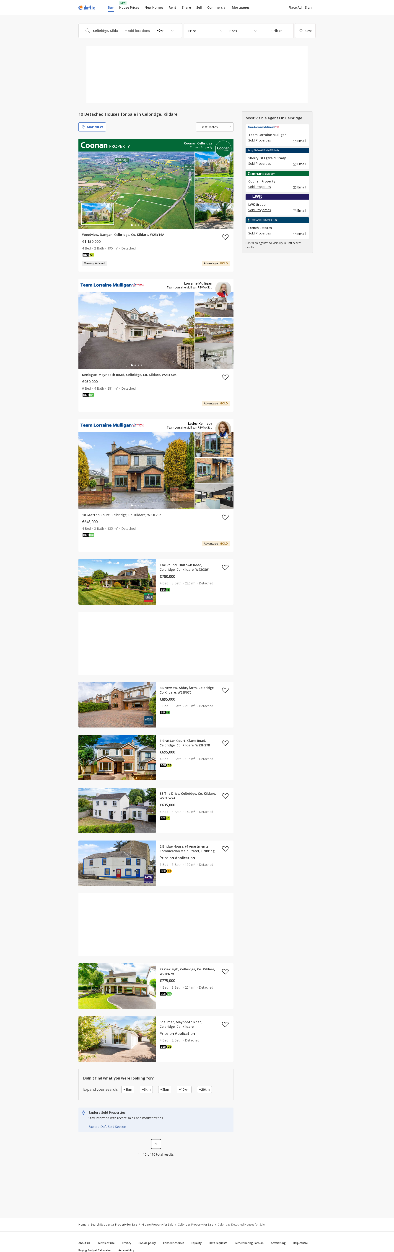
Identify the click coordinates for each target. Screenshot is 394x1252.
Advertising (278, 1243)
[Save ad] (225, 237)
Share (186, 7)
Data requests (218, 1243)
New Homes (154, 7)
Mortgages (240, 7)
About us (84, 1243)
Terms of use (106, 1243)
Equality (197, 1243)
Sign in (310, 7)
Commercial (216, 7)
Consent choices (173, 1243)
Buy (111, 7)
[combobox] (130, 30)
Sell (199, 7)
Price (192, 31)
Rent (172, 7)
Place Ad (295, 7)
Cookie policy (147, 1243)
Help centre (300, 1243)
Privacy (126, 1243)
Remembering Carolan (249, 1243)
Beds (233, 31)
